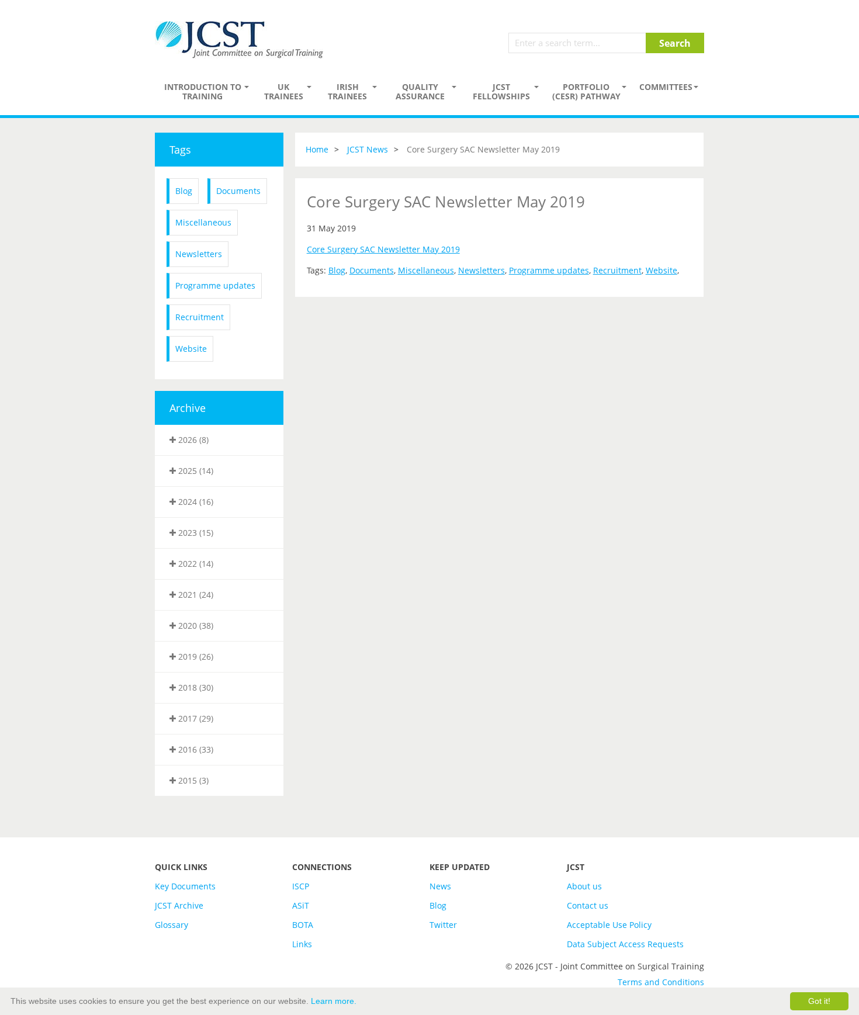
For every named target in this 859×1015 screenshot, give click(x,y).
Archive (187, 408)
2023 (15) (194, 532)
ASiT (300, 905)
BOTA (302, 924)
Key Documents (185, 886)
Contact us (587, 905)
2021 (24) (194, 594)
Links (302, 944)
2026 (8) (192, 439)
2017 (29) (194, 718)
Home (317, 149)
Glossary (171, 924)
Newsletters (198, 253)
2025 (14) (194, 470)
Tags (180, 150)
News (440, 886)
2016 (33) (194, 749)
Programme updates (215, 285)
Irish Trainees (347, 91)
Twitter (443, 924)
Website (191, 348)
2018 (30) (194, 687)
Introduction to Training (202, 91)
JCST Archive (179, 905)
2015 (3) (192, 780)
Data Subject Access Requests (625, 944)
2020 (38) (194, 625)
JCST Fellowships (501, 91)
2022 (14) (194, 563)
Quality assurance (420, 91)
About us (584, 886)
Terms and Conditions (661, 982)
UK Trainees (283, 91)
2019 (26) (194, 656)
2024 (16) (194, 501)
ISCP (300, 886)
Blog (183, 190)
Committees (665, 86)
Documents (238, 190)
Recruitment (199, 317)
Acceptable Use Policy (609, 924)
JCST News (367, 149)
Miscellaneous (203, 222)
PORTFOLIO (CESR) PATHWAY (586, 91)
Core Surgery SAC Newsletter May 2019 (383, 249)
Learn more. (333, 1001)
